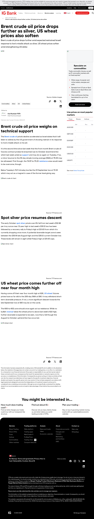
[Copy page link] (49, 101)
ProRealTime (28, 437)
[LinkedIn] (61, 106)
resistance (43, 161)
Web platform (28, 429)
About (58, 426)
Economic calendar (46, 434)
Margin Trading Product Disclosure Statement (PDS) (48, 481)
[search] (93, 13)
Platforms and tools (30, 13)
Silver (13, 103)
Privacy (36, 459)
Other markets (14, 442)
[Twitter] (61, 101)
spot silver (20, 223)
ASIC (57, 441)
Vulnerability (17, 461)
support (25, 155)
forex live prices (79, 170)
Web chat (75, 429)
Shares (78, 119)
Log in (91, 8)
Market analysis (49, 13)
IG (10, 459)
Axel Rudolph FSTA (14, 113)
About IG (32, 461)
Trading (20, 13)
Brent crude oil (10, 136)
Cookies (25, 461)
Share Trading (14, 429)
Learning (58, 13)
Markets (12, 426)
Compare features (30, 442)
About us (40, 13)
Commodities (5, 103)
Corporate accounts (62, 429)
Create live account (82, 13)
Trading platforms (30, 426)
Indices (86, 119)
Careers (83, 513)
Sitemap (14, 459)
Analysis (42, 426)
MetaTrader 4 (28, 434)
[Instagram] (75, 461)
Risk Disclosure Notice (74, 481)
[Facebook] (55, 101)
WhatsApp (75, 432)
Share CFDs (13, 432)
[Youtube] (84, 461)
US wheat (48, 293)
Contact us (75, 426)
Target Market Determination (18, 483)
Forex (70, 119)
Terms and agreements (26, 459)
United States (26, 103)
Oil (19, 103)
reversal (10, 312)
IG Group (77, 513)
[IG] (9, 13)
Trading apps (28, 432)
